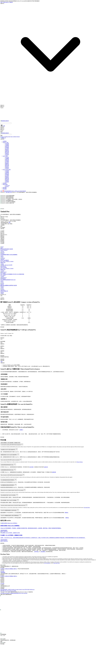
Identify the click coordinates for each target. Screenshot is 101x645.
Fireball (20, 589)
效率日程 (7, 146)
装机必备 (6, 191)
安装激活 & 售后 (17, 442)
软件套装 (5, 188)
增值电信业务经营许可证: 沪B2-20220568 (18, 593)
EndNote (14, 136)
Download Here (87, 507)
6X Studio (17, 589)
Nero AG (7, 186)
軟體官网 (54, 472)
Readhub (13, 589)
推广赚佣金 (10, 568)
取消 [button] (1, 567)
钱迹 (1, 590)
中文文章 (2, 571)
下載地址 (67, 517)
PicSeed (18, 136)
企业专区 (5, 183)
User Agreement (47, 563)
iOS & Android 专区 (7, 169)
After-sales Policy (56, 563)
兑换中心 (15, 568)
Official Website (80, 461)
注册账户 (21, 429)
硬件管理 (7, 152)
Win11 (11, 136)
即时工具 (4, 590)
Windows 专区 (5, 142)
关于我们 (2, 568)
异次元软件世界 (3, 589)
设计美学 (7, 148)
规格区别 (2, 343)
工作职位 (6, 568)
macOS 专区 (5, 156)
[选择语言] (1, 126)
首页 (1, 191)
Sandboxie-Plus (7, 136)
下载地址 (66, 512)
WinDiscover (32, 589)
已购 (4, 125)
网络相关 (7, 149)
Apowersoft (7, 185)
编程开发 (7, 151)
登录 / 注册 (2, 2)
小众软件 (9, 589)
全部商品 (5, 141)
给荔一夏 (10, 192)
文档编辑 (7, 144)
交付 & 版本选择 (10, 442)
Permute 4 (2, 136)
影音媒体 (7, 147)
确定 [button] (3, 567)
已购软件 (11, 2)
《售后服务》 (43, 551)
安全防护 (7, 154)
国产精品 (5, 187)
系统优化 (7, 153)
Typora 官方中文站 (25, 589)
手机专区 (24, 191)
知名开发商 (5, 184)
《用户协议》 (36, 551)
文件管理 (7, 143)
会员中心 (7, 2)
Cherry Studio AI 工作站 (11, 590)
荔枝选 (9, 191)
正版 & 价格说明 (3, 442)
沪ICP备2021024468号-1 (5, 593)
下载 (1, 361)
